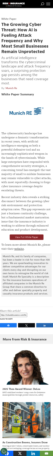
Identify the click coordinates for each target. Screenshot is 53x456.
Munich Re (11, 88)
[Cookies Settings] (4, 451)
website (19, 249)
